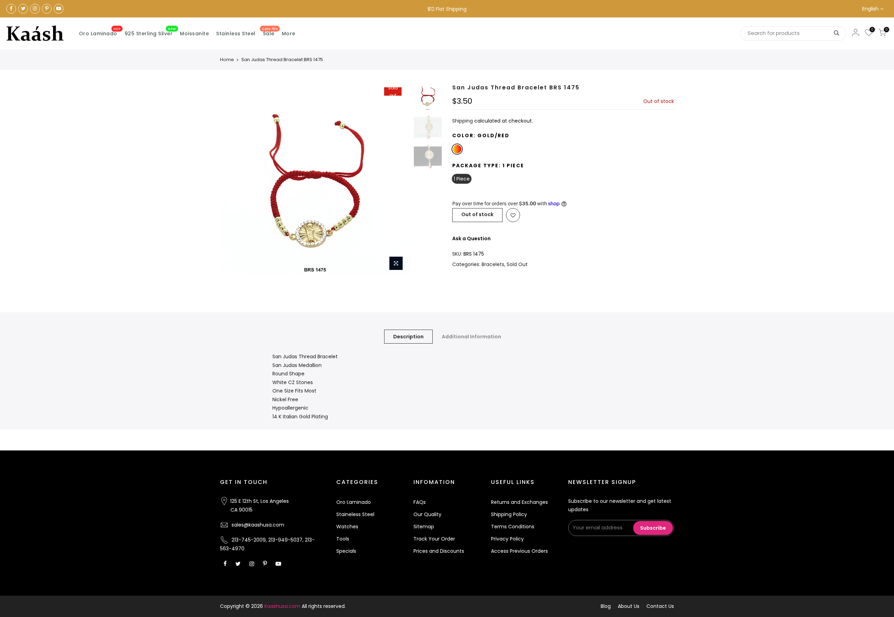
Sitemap (423, 526)
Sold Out (517, 264)
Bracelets (493, 264)
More (288, 33)
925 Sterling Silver (150, 32)
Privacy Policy (507, 538)
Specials (346, 551)
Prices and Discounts (438, 551)
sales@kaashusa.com (258, 524)
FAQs (419, 502)
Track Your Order (434, 538)
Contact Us (660, 606)
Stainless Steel (236, 33)
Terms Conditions (512, 526)
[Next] (398, 179)
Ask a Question (471, 238)
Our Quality (427, 514)
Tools (342, 538)
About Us (628, 606)
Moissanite (194, 33)
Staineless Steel (355, 514)
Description (408, 336)
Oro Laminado (100, 32)
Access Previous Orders (519, 551)
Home (227, 59)
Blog (606, 606)
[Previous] (232, 179)
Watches (347, 526)
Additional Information (471, 336)
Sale (270, 32)
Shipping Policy (509, 514)
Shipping (462, 120)
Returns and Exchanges (519, 502)
